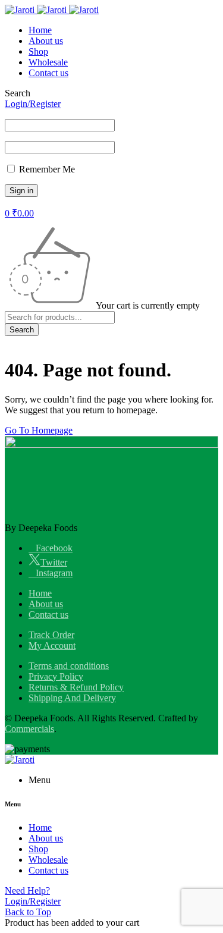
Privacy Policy (56, 676)
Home (40, 593)
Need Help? (27, 890)
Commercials (29, 729)
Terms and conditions (69, 666)
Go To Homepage (39, 430)
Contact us (48, 615)
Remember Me (46, 169)
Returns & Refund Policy (76, 687)
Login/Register (33, 104)
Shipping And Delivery (72, 698)
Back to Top (28, 912)
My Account (52, 645)
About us (46, 604)
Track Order (51, 635)
